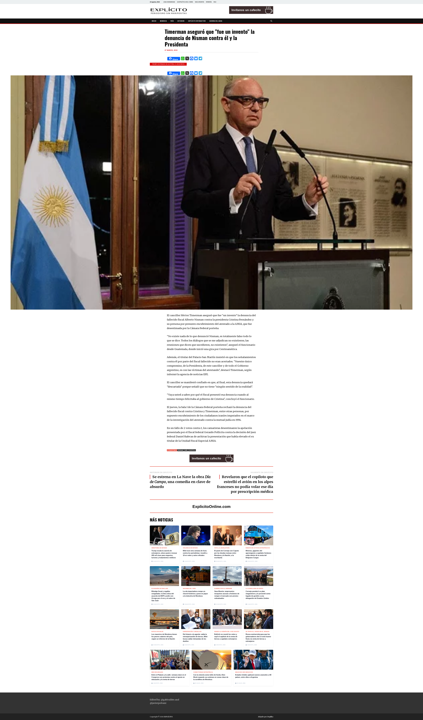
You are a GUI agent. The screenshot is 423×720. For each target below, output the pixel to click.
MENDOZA (163, 21)
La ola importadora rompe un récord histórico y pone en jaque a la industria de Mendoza (195, 593)
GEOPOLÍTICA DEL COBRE (185, 2)
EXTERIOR (180, 21)
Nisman (180, 450)
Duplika (270, 717)
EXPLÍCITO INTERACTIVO (197, 21)
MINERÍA (209, 2)
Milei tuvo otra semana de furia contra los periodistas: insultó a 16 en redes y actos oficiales (195, 553)
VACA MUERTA (199, 2)
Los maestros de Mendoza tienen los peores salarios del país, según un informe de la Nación (164, 636)
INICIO (154, 21)
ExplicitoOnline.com (211, 506)
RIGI (215, 2)
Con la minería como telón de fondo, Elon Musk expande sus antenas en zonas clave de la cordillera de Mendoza (210, 677)
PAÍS (172, 21)
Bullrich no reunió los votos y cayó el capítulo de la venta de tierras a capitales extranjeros (225, 636)
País (186, 450)
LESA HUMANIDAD (169, 2)
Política (192, 450)
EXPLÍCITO (168, 717)
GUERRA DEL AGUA (215, 21)
